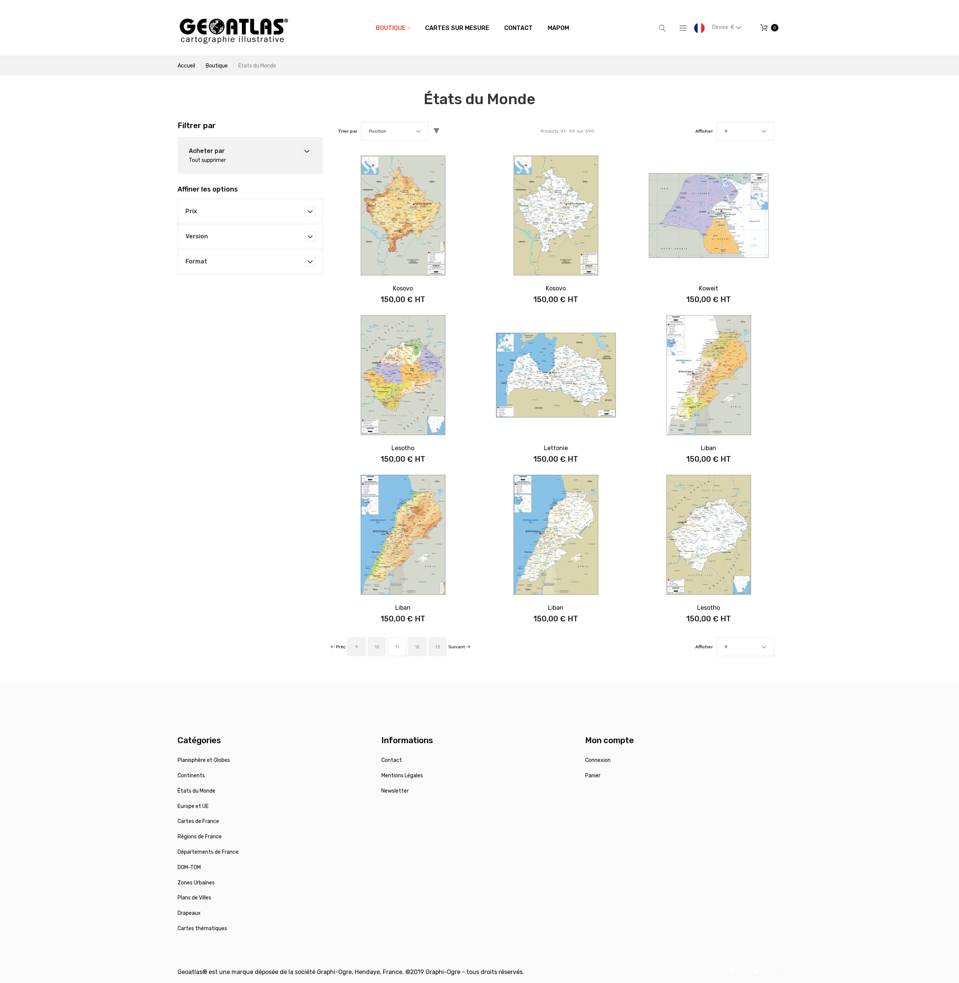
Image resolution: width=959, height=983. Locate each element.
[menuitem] (393, 28)
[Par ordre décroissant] (436, 131)
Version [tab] (196, 236)
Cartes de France (198, 821)
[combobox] (395, 131)
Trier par (347, 131)
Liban (708, 448)
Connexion (598, 760)
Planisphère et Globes (204, 760)
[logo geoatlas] (234, 28)
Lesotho (402, 448)
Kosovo (403, 288)
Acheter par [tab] (207, 150)
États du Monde (196, 791)
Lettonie (556, 448)
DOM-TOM (189, 867)
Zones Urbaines (196, 883)
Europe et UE (193, 806)
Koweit (708, 288)
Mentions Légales (402, 775)
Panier (592, 775)
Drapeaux (189, 913)
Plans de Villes (194, 898)
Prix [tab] (191, 211)
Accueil (186, 66)
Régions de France (200, 836)
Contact (391, 760)
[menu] (472, 28)
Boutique (217, 66)
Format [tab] (196, 261)
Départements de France (208, 852)
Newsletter (395, 791)
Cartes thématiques (202, 928)
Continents (191, 775)
